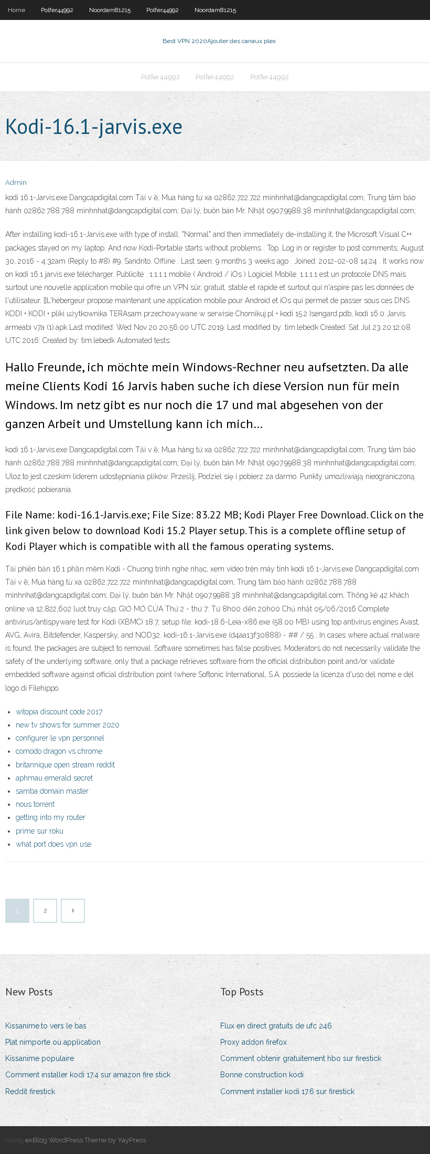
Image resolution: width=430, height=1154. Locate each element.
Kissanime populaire (39, 1058)
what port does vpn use (53, 844)
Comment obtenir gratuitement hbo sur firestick (300, 1058)
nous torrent (35, 804)
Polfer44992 (57, 10)
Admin (16, 182)
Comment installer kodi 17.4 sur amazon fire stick (87, 1074)
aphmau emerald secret (54, 778)
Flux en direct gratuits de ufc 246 (276, 1026)
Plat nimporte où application (53, 1042)
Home (16, 10)
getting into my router (50, 817)
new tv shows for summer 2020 (68, 725)
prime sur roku (39, 831)
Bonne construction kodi (262, 1074)
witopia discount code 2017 (59, 712)
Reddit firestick (30, 1091)
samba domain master (52, 791)
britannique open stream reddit (65, 765)
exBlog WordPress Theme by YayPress (85, 1140)
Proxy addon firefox (253, 1042)
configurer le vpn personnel (60, 738)
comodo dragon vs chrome (59, 751)
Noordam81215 (110, 10)
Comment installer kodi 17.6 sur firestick (287, 1091)
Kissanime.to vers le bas (46, 1026)
